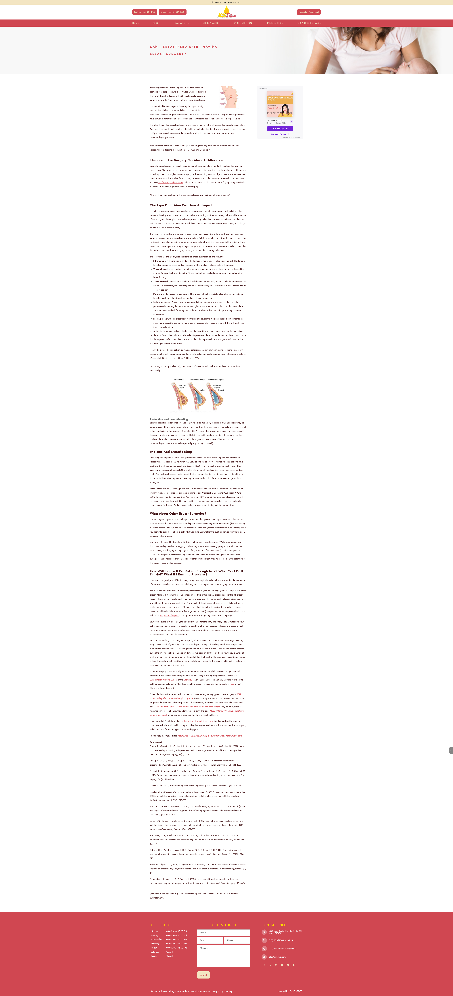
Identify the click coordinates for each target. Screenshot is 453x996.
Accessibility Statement (198, 991)
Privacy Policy (217, 991)
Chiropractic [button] (211, 23)
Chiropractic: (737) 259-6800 (172, 12)
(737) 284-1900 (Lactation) (281, 940)
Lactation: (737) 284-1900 (144, 12)
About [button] (156, 23)
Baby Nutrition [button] (243, 23)
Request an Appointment (309, 12)
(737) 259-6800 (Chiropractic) (282, 948)
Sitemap (229, 991)
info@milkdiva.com (277, 956)
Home (135, 23)
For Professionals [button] (308, 23)
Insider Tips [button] (274, 23)
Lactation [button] (181, 23)
